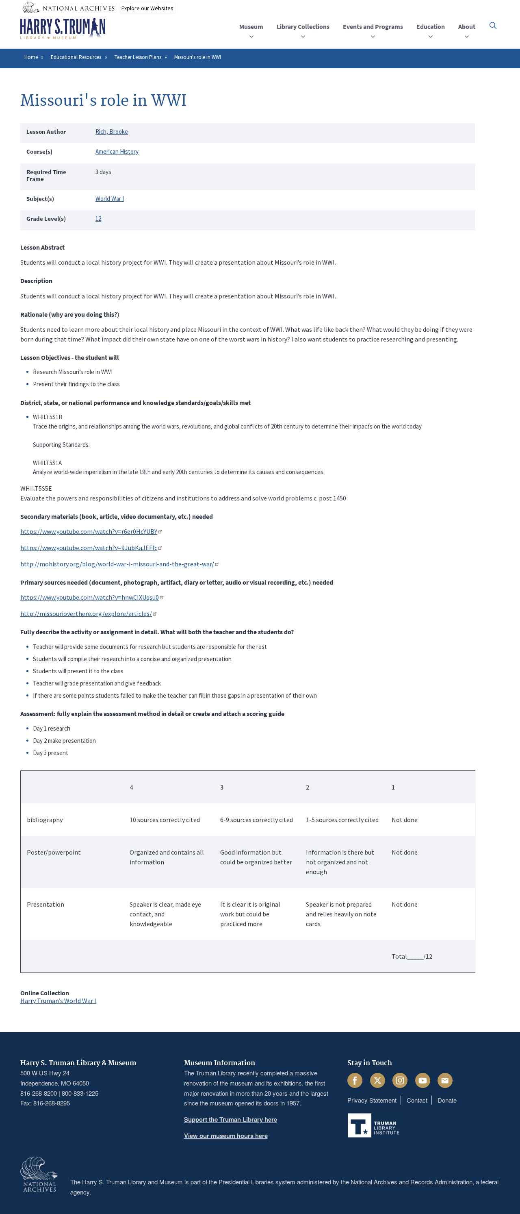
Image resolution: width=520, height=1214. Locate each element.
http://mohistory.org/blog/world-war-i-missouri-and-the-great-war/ (117, 564)
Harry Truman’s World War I (58, 1000)
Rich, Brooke (111, 131)
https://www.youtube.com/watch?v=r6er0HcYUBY (88, 531)
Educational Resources (76, 57)
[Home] (62, 29)
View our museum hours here (226, 1135)
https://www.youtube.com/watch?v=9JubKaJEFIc (88, 548)
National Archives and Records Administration (411, 1181)
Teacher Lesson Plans (138, 57)
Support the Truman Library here (230, 1119)
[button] (493, 25)
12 (98, 218)
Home (31, 57)
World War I (109, 198)
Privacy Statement (371, 1100)
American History (117, 151)
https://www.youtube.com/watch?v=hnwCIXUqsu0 (89, 597)
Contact (417, 1100)
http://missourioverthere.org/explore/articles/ (86, 613)
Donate (447, 1100)
